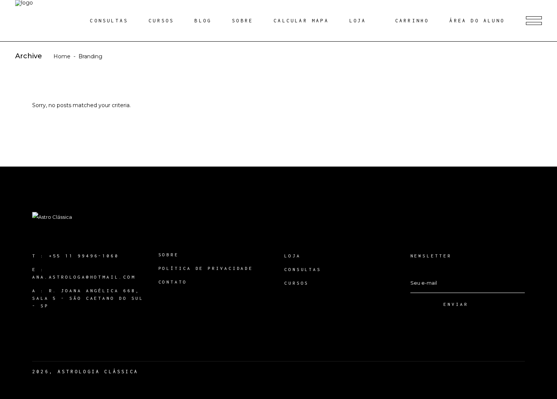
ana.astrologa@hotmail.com (84, 276)
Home (61, 56)
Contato (172, 281)
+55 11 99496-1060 (84, 255)
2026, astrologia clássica (85, 371)
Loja (292, 255)
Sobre (168, 254)
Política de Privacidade (205, 268)
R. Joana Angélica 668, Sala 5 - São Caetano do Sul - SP (88, 298)
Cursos (296, 283)
